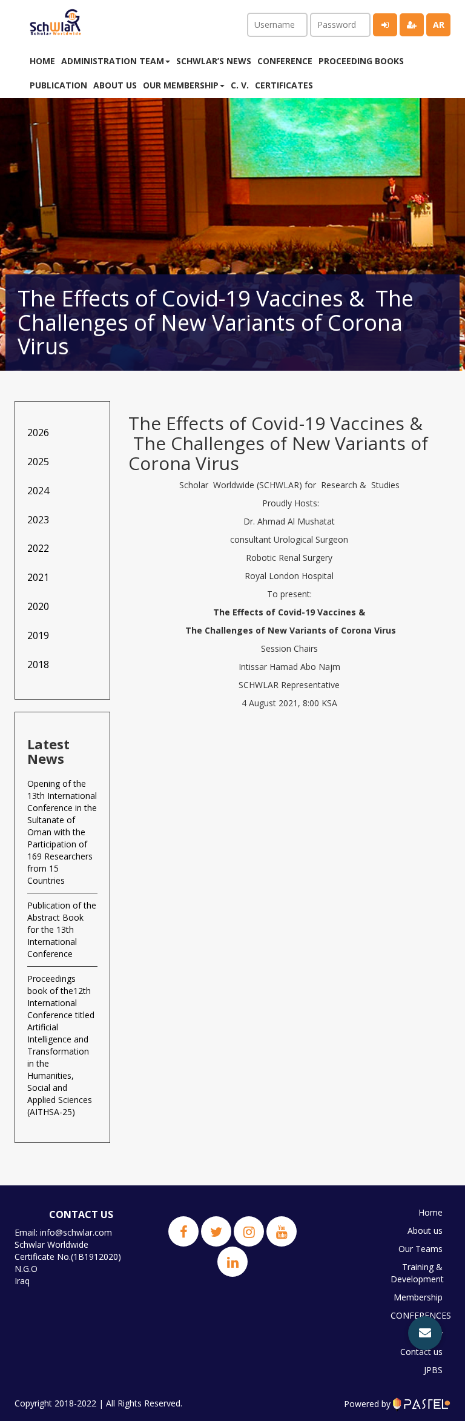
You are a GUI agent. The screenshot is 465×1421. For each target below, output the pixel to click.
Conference (284, 61)
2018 (38, 664)
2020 (38, 606)
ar (438, 24)
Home (42, 61)
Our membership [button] (181, 85)
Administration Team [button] (112, 61)
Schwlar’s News (213, 61)
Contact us (421, 1351)
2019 (38, 635)
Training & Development (417, 1273)
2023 (38, 519)
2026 (38, 432)
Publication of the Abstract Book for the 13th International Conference (61, 929)
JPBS (433, 1370)
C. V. (240, 85)
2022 (38, 548)
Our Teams (420, 1248)
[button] (425, 1333)
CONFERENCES (420, 1315)
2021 (38, 577)
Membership (418, 1297)
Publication (58, 85)
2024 (38, 490)
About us (115, 85)
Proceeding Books (361, 61)
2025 (38, 461)
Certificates (284, 85)
